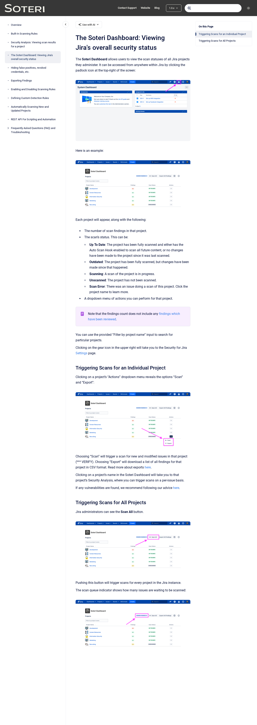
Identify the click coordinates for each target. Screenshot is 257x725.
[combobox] (213, 8)
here (148, 467)
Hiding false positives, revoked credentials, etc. (28, 70)
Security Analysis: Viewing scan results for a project (33, 44)
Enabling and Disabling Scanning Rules (33, 89)
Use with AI (88, 24)
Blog (156, 7)
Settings (81, 353)
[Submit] (189, 8)
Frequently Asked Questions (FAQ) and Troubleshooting (33, 130)
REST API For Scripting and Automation (33, 119)
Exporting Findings (21, 80)
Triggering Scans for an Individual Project (222, 34)
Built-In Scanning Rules (24, 33)
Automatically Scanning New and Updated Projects (30, 108)
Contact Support (127, 7)
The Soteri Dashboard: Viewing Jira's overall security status (32, 57)
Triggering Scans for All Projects (217, 40)
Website (145, 7)
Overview (16, 25)
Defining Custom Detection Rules (30, 98)
